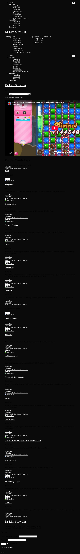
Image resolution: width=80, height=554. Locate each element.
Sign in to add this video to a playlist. (16, 168)
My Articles (12, 20)
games (10, 97)
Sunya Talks (16, 6)
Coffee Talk (16, 9)
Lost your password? (7, 547)
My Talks (12, 4)
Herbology (16, 13)
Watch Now (8, 195)
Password (4, 540)
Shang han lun (17, 11)
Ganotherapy (17, 15)
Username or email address (10, 536)
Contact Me (12, 27)
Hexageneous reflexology (20, 18)
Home (11, 2)
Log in (3, 544)
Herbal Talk (16, 7)
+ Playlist (8, 167)
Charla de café (17, 16)
